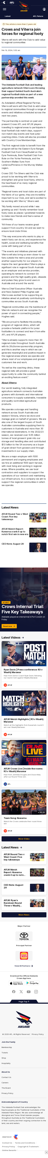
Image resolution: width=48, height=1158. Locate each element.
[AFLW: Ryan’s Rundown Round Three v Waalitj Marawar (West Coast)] (24, 903)
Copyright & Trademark (28, 1146)
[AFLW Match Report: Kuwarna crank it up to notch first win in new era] (24, 532)
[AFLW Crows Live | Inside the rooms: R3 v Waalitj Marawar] (24, 763)
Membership (7, 1047)
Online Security (9, 1150)
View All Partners (22, 966)
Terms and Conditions (25, 1143)
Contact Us (6, 1077)
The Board (6, 1088)
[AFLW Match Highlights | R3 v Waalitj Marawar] (24, 714)
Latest (7, 16)
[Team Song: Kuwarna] (24, 812)
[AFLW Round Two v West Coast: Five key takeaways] (24, 517)
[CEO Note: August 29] (24, 547)
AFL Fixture (38, 16)
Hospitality (6, 1063)
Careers (5, 1083)
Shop (4, 1058)
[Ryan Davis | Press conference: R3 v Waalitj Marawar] (24, 664)
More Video (24, 839)
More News (24, 914)
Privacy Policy (38, 1034)
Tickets (5, 1053)
